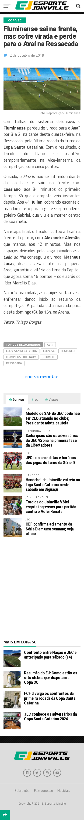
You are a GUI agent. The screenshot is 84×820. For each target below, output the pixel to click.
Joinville (48, 357)
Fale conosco (43, 790)
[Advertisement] (42, 587)
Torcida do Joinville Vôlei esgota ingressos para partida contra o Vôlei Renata (51, 506)
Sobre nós (22, 790)
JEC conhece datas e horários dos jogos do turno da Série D (51, 460)
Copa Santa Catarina (21, 350)
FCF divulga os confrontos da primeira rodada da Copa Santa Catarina (49, 698)
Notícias (63, 790)
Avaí (50, 344)
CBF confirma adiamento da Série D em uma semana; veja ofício (50, 529)
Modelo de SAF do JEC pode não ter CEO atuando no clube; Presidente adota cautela (53, 418)
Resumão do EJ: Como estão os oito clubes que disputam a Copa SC (50, 677)
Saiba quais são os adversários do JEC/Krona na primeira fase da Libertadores (52, 440)
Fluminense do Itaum (21, 357)
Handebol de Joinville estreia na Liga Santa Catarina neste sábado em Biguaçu (53, 484)
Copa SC (49, 350)
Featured (68, 350)
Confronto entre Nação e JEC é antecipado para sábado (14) (50, 654)
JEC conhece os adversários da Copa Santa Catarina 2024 (50, 716)
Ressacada (14, 363)
